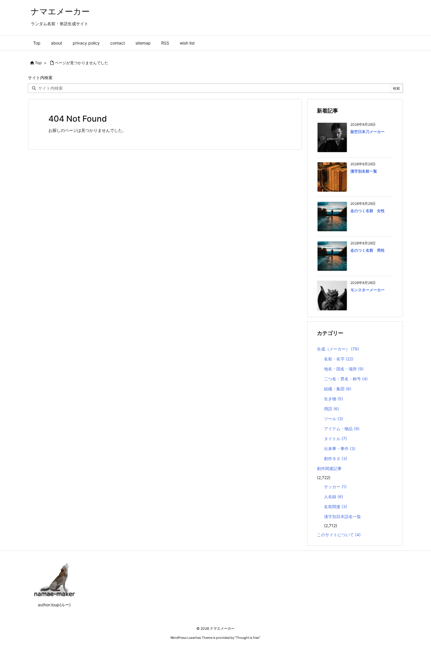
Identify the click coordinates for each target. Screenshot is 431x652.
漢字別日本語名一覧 (342, 516)
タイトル (335, 438)
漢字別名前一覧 (363, 171)
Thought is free (247, 638)
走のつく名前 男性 (367, 250)
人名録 (333, 496)
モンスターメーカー (367, 289)
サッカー (335, 486)
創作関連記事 (329, 468)
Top (38, 62)
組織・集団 (337, 388)
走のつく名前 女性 (367, 210)
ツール (333, 418)
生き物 (333, 398)
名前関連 (335, 506)
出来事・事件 (339, 448)
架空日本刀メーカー (367, 131)
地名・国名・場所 (344, 368)
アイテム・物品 (341, 428)
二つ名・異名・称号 (346, 378)
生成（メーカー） (338, 348)
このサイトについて (339, 534)
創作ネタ (335, 458)
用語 (331, 408)
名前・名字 (338, 358)
